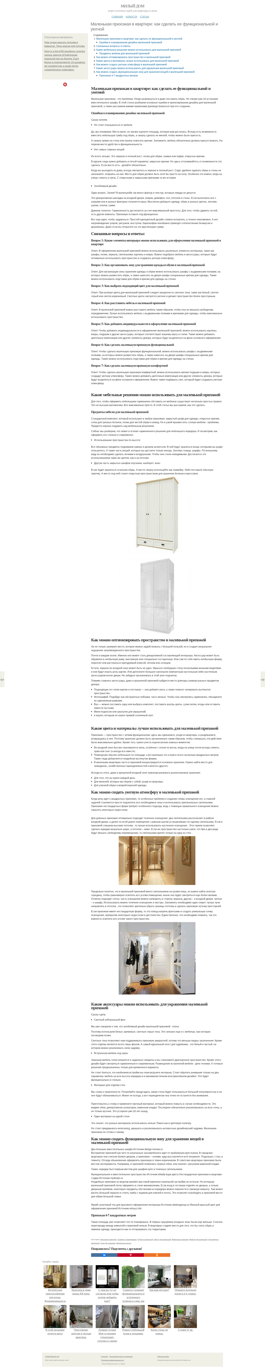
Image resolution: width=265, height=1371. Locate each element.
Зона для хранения (107, 1243)
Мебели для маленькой (198, 1239)
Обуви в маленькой (145, 1239)
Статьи (144, 16)
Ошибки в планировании (127, 1239)
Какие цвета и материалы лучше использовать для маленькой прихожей (137, 60)
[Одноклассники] (157, 1255)
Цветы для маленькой (162, 1239)
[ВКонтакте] (104, 1255)
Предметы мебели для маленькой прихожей (124, 53)
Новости (131, 16)
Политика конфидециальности (112, 1360)
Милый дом (132, 5)
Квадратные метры (123, 1243)
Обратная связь (163, 1356)
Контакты (104, 1356)
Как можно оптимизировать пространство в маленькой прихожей (133, 57)
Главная (117, 16)
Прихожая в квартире (108, 1239)
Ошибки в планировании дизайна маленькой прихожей (130, 42)
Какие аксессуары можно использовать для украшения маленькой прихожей (140, 68)
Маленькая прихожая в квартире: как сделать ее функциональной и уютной (139, 38)
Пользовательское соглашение (121, 1356)
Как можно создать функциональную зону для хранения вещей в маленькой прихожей (145, 71)
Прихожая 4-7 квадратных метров (118, 75)
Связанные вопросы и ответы (113, 46)
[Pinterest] (130, 1255)
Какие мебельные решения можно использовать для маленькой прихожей (138, 49)
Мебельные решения (180, 1239)
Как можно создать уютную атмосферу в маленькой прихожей (131, 64)
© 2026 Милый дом (52, 1356)
